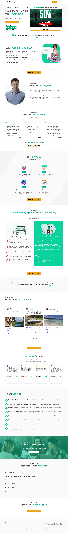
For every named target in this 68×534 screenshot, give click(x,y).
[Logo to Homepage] (10, 2)
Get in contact (34, 451)
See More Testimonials (34, 145)
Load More (34, 338)
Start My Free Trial (34, 72)
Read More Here (46, 29)
